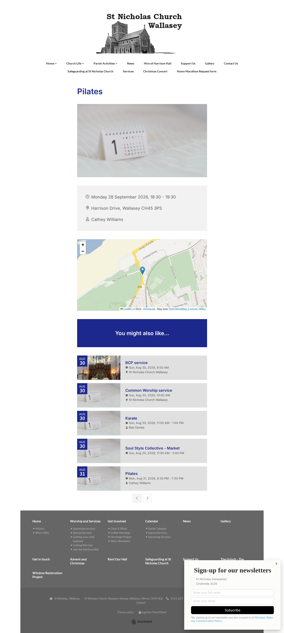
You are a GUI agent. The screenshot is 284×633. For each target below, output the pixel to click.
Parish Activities (104, 63)
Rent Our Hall (117, 559)
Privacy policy (125, 612)
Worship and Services (85, 521)
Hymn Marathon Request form (196, 71)
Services (128, 71)
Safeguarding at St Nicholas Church (90, 71)
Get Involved (117, 521)
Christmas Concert (155, 71)
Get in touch (41, 559)
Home (50, 63)
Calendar (151, 521)
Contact (141, 602)
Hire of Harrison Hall (157, 63)
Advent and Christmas (78, 561)
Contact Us (231, 63)
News (130, 63)
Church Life (74, 63)
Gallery (209, 63)
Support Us (188, 63)
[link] (51, 63)
